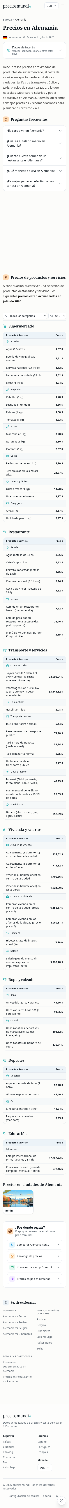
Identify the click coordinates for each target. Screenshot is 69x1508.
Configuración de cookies (24, 1496)
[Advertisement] (34, 231)
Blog (5, 1462)
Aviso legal (9, 1467)
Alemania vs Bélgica (15, 1328)
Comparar (9, 1457)
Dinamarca (43, 1331)
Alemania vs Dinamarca (17, 1334)
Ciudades (9, 1447)
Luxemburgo (44, 1336)
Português (44, 1447)
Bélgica (41, 1325)
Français (43, 1452)
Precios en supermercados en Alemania (14, 1366)
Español (42, 1441)
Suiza (40, 1348)
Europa (7, 19)
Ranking (8, 1452)
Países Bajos (44, 1342)
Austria (41, 1319)
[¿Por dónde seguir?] (61, 1500)
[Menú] (62, 6)
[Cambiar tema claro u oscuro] (57, 1496)
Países (7, 1441)
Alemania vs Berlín (14, 1316)
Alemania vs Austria (15, 1322)
